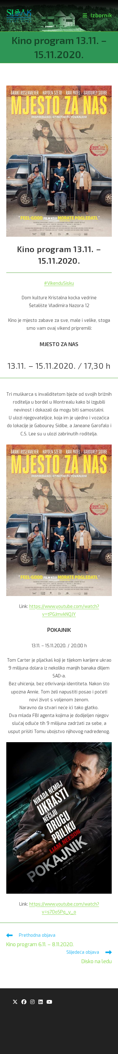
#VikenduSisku (59, 283)
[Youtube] (49, 1002)
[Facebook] (23, 1002)
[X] (15, 1002)
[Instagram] (32, 1002)
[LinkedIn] (40, 1002)
